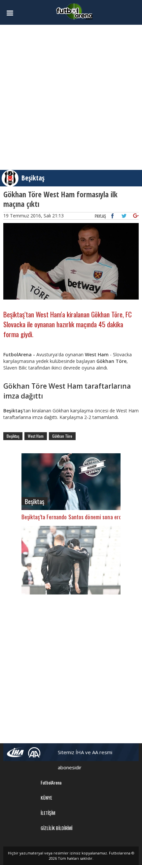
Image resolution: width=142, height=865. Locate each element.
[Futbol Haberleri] (74, 11)
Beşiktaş (33, 177)
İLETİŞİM (48, 812)
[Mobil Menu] (13, 13)
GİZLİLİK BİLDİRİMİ (56, 827)
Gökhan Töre (62, 436)
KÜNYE (46, 797)
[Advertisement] (71, 97)
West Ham (36, 436)
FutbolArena (51, 782)
